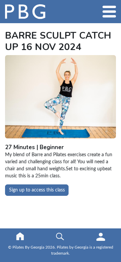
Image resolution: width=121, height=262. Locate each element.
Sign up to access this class (37, 190)
